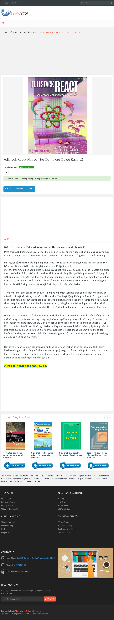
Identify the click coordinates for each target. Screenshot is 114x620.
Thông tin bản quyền (9, 509)
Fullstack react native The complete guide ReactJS (33, 475)
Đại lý (3, 529)
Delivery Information (9, 502)
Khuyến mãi (6, 532)
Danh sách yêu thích (66, 529)
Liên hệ (61, 498)
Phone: (9, 565)
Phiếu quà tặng (64, 509)
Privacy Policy (7, 505)
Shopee (19, 188)
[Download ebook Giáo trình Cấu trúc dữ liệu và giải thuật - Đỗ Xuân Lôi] (98, 436)
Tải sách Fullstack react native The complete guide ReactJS (67, 478)
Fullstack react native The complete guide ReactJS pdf (77, 475)
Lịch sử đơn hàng (65, 525)
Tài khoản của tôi (65, 522)
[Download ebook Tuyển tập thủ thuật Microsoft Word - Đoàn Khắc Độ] (15, 436)
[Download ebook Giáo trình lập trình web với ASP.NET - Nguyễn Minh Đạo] (43, 436)
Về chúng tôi (6, 498)
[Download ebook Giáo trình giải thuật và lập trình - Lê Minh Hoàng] (71, 436)
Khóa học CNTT (26, 167)
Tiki (30, 188)
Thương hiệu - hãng (9, 522)
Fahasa (8, 188)
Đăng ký (49, 599)
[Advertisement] (57, 54)
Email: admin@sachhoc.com (17, 571)
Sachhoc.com (42, 613)
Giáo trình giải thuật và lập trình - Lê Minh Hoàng (70, 454)
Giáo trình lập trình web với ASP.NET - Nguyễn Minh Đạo (42, 455)
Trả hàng (61, 502)
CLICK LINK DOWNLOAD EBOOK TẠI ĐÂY (25, 366)
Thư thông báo (64, 532)
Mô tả (6, 239)
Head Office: (11, 558)
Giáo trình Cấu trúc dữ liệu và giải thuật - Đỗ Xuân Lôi (97, 455)
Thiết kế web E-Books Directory (28, 611)
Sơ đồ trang (63, 505)
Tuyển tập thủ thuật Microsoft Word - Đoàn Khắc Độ (13, 455)
